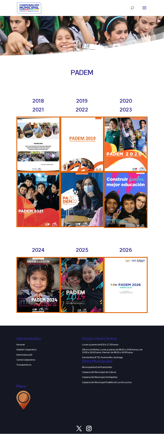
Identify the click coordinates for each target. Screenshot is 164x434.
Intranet (20, 344)
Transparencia (23, 364)
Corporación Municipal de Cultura (99, 372)
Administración (24, 354)
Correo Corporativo (25, 359)
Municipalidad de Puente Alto (97, 367)
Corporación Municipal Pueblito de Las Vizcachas (107, 382)
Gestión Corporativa (26, 349)
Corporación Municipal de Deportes (99, 377)
